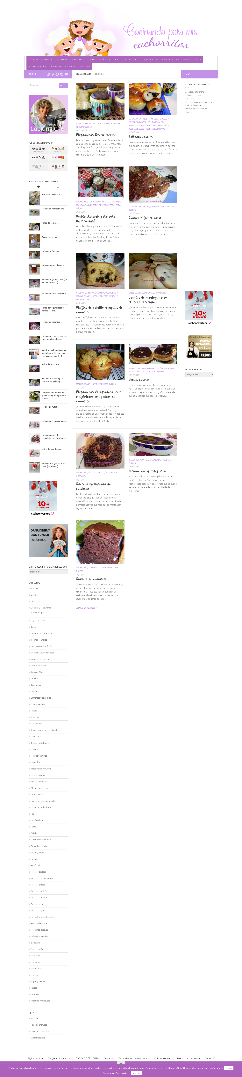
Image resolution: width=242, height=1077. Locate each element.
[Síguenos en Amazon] (52, 74)
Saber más (136, 1073)
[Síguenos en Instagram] (48, 74)
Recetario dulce (169, 59)
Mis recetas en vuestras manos (199, 102)
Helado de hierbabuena (53, 208)
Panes (34, 814)
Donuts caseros (139, 379)
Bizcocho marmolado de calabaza (93, 486)
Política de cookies (193, 105)
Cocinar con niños (138, 119)
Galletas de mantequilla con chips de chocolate (149, 299)
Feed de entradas (39, 1025)
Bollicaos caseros (141, 136)
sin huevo (35, 962)
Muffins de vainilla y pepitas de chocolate (99, 309)
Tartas (34, 988)
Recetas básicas (108, 296)
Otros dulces (157, 207)
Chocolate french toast (145, 217)
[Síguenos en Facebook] (57, 74)
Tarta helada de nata (51, 194)
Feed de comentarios (40, 1031)
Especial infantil (36, 66)
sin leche (35, 975)
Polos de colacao (50, 223)
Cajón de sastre (38, 620)
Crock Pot (35, 678)
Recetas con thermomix (127, 59)
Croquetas (36, 685)
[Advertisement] (199, 202)
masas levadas (136, 368)
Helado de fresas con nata (54, 421)
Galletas (133, 293)
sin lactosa (36, 968)
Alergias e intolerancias (61, 66)
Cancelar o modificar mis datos (115, 1073)
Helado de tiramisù (51, 322)
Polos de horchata (50, 364)
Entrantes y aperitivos (41, 698)
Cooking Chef (37, 672)
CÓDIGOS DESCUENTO (40, 59)
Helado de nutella (50, 407)
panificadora (135, 125)
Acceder (35, 1018)
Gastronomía (37, 723)
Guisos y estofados (40, 743)
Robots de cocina (39, 923)
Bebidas (35, 595)
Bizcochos (81, 202)
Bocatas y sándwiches (41, 608)
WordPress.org (38, 1038)
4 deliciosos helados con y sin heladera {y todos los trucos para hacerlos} (54, 353)
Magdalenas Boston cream (95, 134)
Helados (35, 749)
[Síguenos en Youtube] (66, 74)
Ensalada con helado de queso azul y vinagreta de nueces (54, 395)
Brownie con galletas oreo (147, 471)
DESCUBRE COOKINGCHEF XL (71, 59)
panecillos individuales (151, 122)
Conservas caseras (39, 665)
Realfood (35, 865)
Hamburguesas (40, 612)
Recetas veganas (38, 910)
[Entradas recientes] (58, 187)
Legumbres (36, 762)
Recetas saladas (38, 904)
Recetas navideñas (39, 891)
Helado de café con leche (54, 293)
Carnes (34, 627)
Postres (34, 859)
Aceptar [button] (229, 1068)
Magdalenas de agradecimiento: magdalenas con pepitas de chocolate (99, 396)
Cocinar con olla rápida (41, 646)
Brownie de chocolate (91, 579)
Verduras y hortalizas (40, 1001)
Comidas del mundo (86, 123)
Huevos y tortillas (39, 756)
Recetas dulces (84, 127)
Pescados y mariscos (40, 846)
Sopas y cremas (38, 981)
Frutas (34, 711)
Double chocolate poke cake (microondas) (95, 218)
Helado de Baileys (50, 251)
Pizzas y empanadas (40, 852)
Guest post (36, 736)
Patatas (34, 833)
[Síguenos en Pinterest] (61, 74)
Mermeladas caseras (40, 788)
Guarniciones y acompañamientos (46, 730)
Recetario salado (191, 59)
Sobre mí (189, 112)
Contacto (83, 66)
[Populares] (38, 187)
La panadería (149, 59)
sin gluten (35, 955)
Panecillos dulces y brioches (43, 801)
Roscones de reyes (39, 930)
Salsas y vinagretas (39, 936)
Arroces (34, 588)
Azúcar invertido (50, 237)
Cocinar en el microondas (42, 652)
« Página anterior (86, 608)
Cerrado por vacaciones (42, 633)
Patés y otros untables (41, 839)
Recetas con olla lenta (100, 59)
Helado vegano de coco (53, 265)
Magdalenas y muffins (109, 123)
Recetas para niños (155, 129)
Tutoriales (35, 994)
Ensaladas (35, 691)
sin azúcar (35, 943)
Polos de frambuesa (51, 449)
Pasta (33, 827)
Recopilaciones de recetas (43, 917)
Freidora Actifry (38, 704)
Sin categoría (37, 949)
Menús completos (39, 781)
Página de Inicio (35, 1058)
